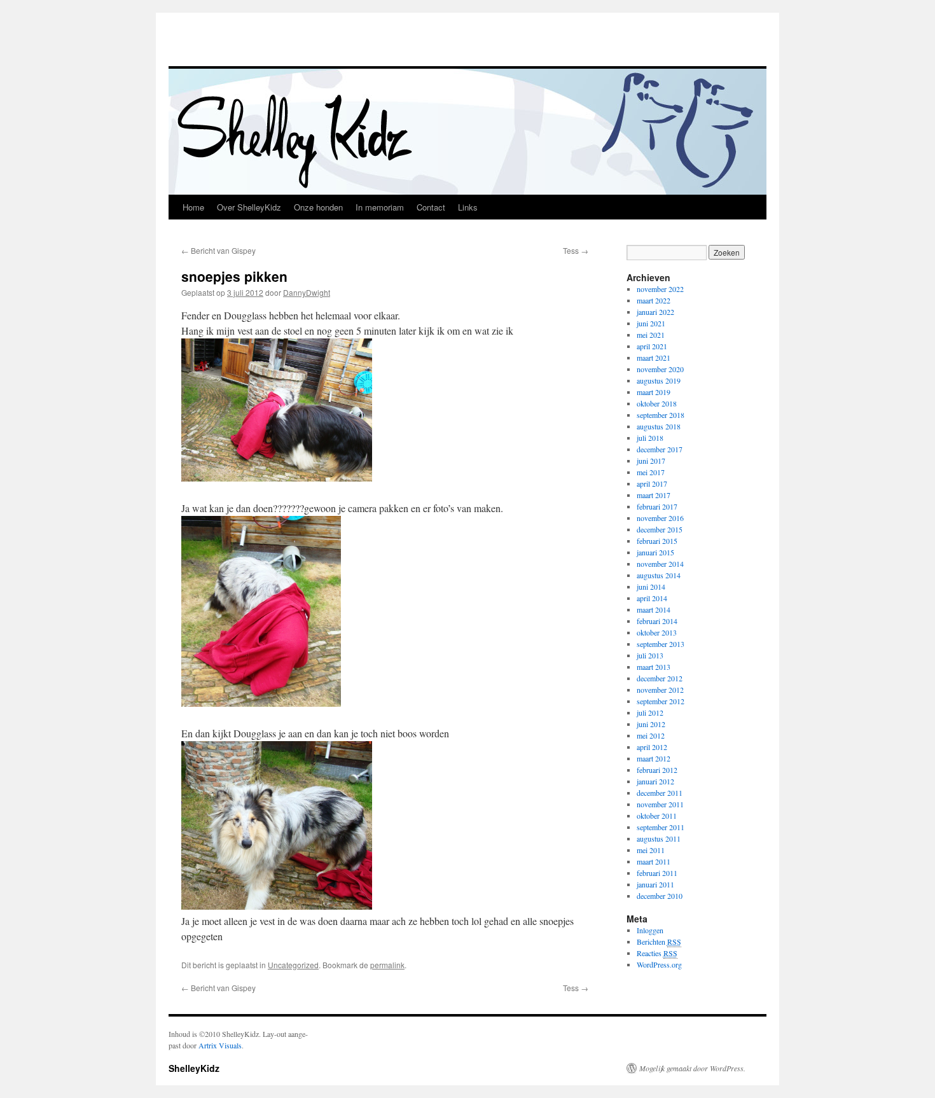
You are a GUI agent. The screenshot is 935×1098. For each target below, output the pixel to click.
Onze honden (318, 207)
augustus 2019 (659, 380)
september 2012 (660, 701)
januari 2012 (655, 781)
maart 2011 (653, 861)
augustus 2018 (659, 426)
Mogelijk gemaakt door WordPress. (692, 1068)
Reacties (657, 953)
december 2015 (659, 529)
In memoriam (380, 207)
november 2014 (660, 564)
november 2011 (660, 804)
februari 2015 (657, 541)
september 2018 (660, 415)
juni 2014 (651, 586)
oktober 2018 (657, 403)
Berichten (659, 941)
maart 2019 (653, 392)
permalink (387, 964)
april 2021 (652, 346)
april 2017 (652, 483)
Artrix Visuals (220, 1045)
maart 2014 (653, 609)
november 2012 (660, 690)
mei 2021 (651, 335)
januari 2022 (655, 312)
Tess (575, 250)
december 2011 (659, 793)
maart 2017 (653, 495)
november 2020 (660, 369)
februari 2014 (657, 621)
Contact (431, 207)
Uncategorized (293, 964)
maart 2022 (653, 300)
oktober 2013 (657, 632)
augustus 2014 (659, 575)
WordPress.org (659, 964)
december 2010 (659, 896)
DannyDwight (306, 292)
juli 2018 (650, 438)
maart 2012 (653, 758)
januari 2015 (655, 552)
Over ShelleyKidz (249, 207)
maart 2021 (653, 357)
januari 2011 (655, 884)
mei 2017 (651, 472)
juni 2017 (651, 460)
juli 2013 (650, 655)
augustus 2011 (659, 838)
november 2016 (660, 518)
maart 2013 (653, 667)
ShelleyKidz (194, 1068)
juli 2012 (650, 712)
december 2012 (659, 678)
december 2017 (659, 449)
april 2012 (652, 747)
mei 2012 (651, 735)
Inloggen (650, 930)
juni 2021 (651, 323)
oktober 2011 (657, 815)
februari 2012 (657, 770)
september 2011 (660, 827)
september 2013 (660, 644)
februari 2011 (657, 873)
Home (193, 207)
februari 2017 (657, 506)
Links (468, 207)
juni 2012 (651, 724)
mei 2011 (651, 850)
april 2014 (652, 598)
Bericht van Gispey (218, 250)
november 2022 (660, 289)
